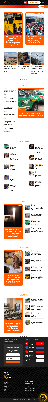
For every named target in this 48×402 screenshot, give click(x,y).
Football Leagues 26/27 (35, 2)
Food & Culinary (38, 181)
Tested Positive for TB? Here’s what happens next (39, 167)
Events (42, 13)
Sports (5, 105)
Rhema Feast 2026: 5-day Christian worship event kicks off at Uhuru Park (34, 39)
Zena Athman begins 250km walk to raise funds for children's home (38, 175)
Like (40, 347)
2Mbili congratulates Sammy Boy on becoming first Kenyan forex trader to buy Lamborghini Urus (13, 41)
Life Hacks (19, 299)
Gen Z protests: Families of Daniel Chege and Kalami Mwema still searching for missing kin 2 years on (37, 230)
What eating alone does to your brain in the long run (39, 184)
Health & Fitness (27, 63)
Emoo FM (5, 390)
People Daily (6, 382)
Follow (40, 351)
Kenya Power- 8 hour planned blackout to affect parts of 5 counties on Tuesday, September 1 (39, 149)
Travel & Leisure (22, 109)
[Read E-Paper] (43, 397)
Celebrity (20, 13)
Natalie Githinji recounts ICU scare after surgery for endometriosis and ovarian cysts (14, 158)
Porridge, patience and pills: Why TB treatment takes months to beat (10, 130)
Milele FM (6, 383)
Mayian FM (6, 389)
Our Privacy (6, 372)
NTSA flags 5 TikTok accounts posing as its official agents (36, 223)
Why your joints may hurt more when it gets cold (24, 68)
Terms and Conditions (8, 370)
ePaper (25, 2)
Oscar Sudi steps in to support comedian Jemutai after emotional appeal (9, 114)
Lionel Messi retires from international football (12, 178)
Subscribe (13, 362)
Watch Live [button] (41, 6)
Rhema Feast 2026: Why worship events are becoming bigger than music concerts (13, 169)
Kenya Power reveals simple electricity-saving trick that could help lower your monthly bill (13, 326)
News (15, 63)
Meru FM (5, 388)
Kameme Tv (6, 385)
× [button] (46, 394)
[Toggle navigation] (42, 2)
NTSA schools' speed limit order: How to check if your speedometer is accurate (37, 301)
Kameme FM (6, 386)
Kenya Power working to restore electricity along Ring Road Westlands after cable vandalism (37, 70)
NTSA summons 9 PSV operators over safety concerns (31, 114)
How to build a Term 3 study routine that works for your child (37, 315)
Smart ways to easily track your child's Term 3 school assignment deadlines (37, 308)
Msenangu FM (6, 392)
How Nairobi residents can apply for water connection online (37, 322)
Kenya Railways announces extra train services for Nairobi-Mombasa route (37, 216)
